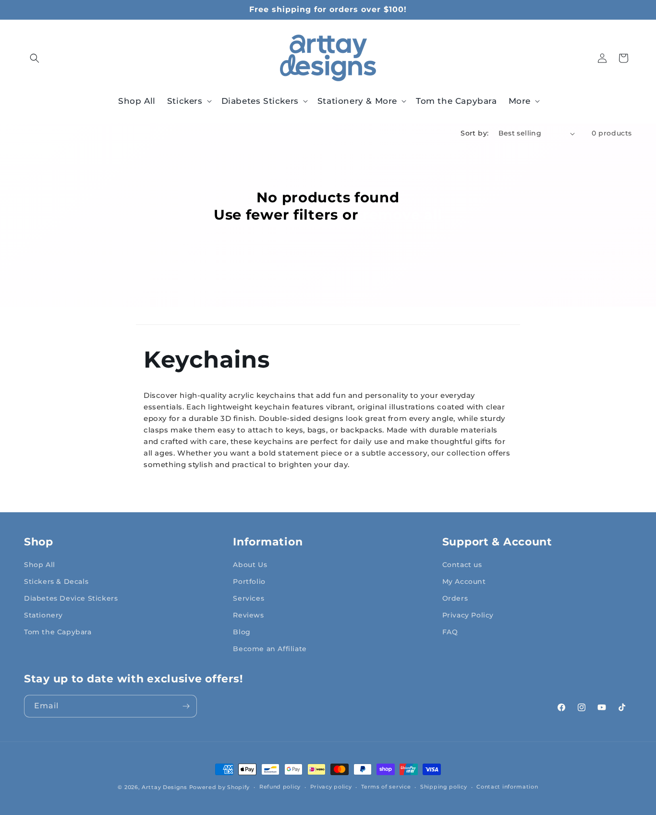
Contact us (462, 564)
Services (248, 598)
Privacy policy (331, 786)
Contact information (507, 786)
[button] (34, 58)
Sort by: (474, 133)
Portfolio (249, 581)
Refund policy (280, 786)
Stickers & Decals (56, 581)
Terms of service (386, 786)
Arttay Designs (164, 787)
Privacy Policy (468, 615)
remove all (402, 214)
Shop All (39, 564)
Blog (241, 632)
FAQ (450, 632)
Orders (455, 598)
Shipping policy (443, 786)
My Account (464, 581)
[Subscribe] (185, 706)
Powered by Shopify (219, 787)
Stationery (43, 615)
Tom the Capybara (58, 632)
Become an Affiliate (269, 648)
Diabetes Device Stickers (71, 598)
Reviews (248, 615)
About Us (250, 564)
